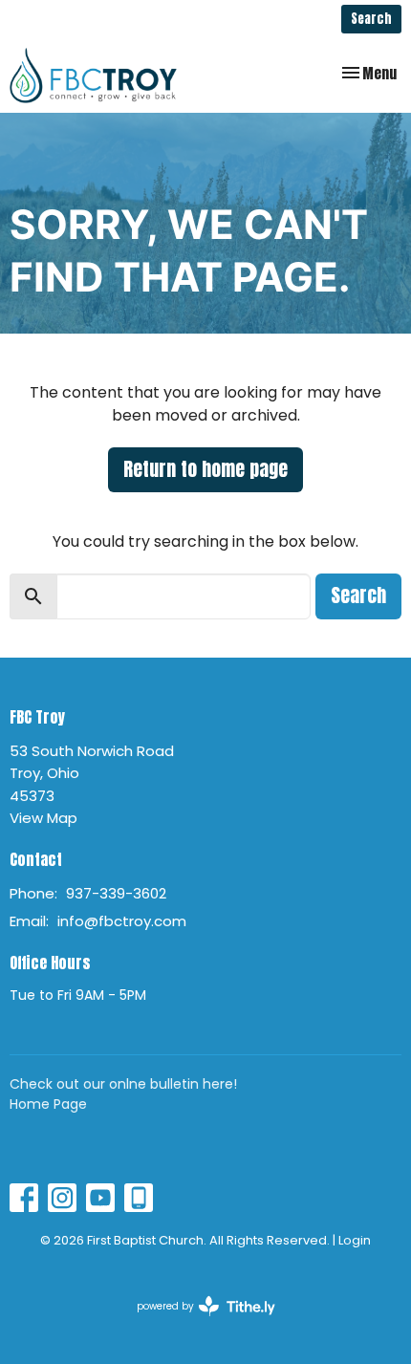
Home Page (48, 1104)
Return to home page (205, 469)
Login (354, 1240)
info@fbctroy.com (121, 921)
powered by (197, 1322)
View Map (43, 818)
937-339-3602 (116, 893)
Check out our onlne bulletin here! (123, 1083)
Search (371, 19)
